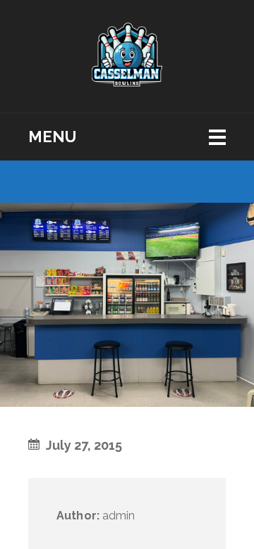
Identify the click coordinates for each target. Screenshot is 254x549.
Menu (52, 136)
